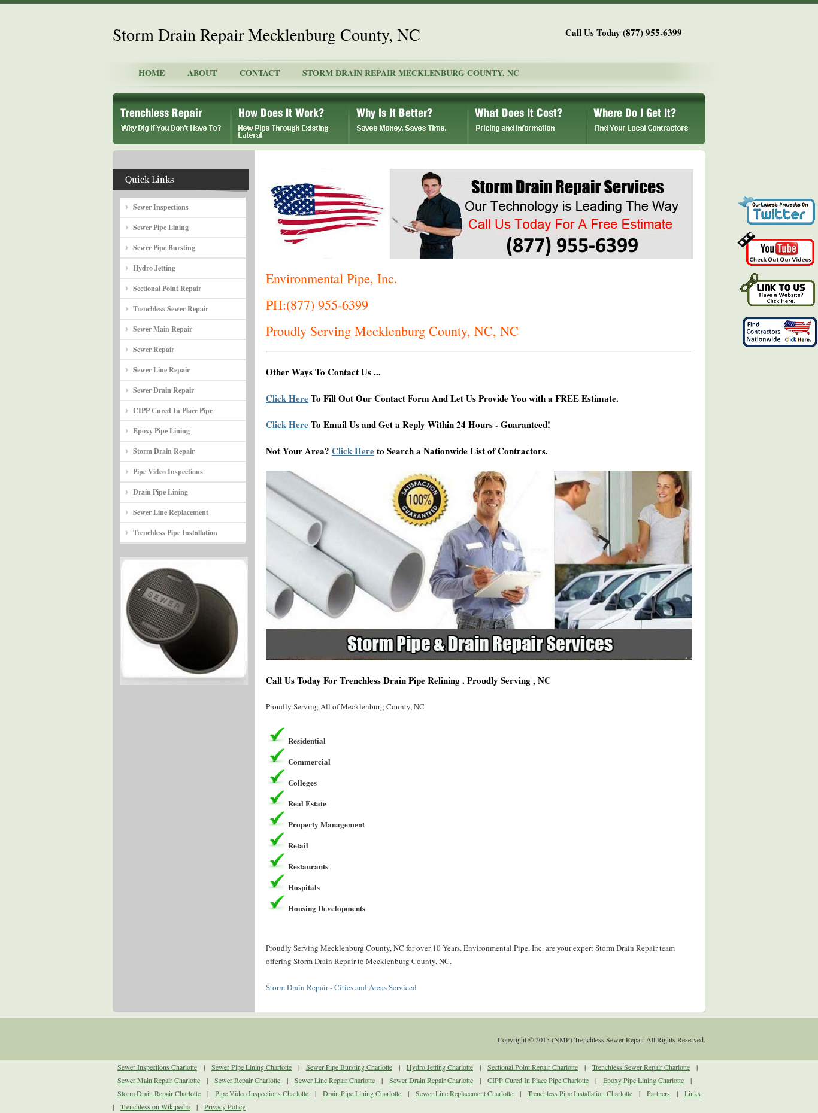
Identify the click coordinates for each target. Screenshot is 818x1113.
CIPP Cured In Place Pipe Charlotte (538, 1080)
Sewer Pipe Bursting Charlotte (349, 1067)
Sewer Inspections (161, 207)
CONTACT (260, 72)
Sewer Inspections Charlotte (157, 1067)
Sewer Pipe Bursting (164, 247)
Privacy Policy (225, 1106)
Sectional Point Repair (167, 288)
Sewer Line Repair (161, 370)
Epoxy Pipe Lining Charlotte (643, 1080)
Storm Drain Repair (164, 451)
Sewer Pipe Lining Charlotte (251, 1067)
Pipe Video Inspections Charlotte (261, 1093)
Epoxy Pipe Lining (161, 431)
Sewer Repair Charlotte (247, 1080)
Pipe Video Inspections (168, 471)
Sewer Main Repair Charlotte (158, 1080)
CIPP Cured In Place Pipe (173, 410)
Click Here (287, 398)
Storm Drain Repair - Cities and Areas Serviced (341, 987)
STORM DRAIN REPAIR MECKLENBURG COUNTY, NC (410, 72)
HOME (151, 72)
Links (692, 1093)
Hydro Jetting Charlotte (440, 1067)
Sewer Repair (153, 349)
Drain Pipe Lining (160, 492)
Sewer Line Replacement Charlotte (464, 1093)
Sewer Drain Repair (163, 390)
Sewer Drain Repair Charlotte (431, 1080)
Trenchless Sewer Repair (170, 309)
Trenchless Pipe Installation (175, 532)
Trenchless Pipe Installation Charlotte (580, 1093)
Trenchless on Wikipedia (155, 1106)
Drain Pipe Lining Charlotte (362, 1093)
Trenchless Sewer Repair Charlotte (641, 1067)
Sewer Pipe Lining (161, 227)
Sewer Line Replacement (170, 512)
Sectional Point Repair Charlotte (532, 1067)
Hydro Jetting (154, 268)
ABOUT (202, 72)
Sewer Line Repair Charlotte (335, 1080)
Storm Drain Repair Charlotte (159, 1093)
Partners (658, 1093)
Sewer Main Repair (162, 329)
